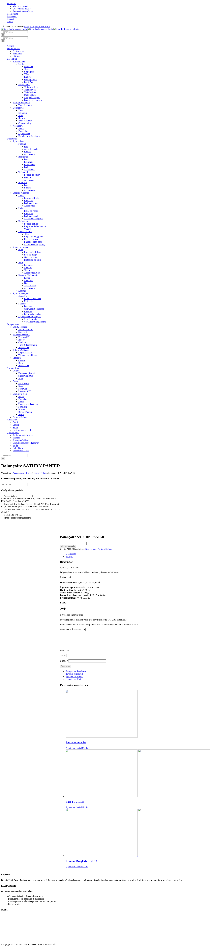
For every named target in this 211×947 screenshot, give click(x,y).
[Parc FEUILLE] (138, 773)
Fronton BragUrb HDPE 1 (81, 861)
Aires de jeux (90, 549)
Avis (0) (69, 556)
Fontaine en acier (76, 742)
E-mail (64, 661)
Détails (84, 748)
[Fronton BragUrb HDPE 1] (138, 833)
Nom (63, 655)
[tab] (138, 554)
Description (71, 554)
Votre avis (65, 650)
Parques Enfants (105, 549)
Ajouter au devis (68, 546)
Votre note (65, 629)
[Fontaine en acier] (138, 714)
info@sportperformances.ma (37, 26)
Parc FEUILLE (75, 801)
